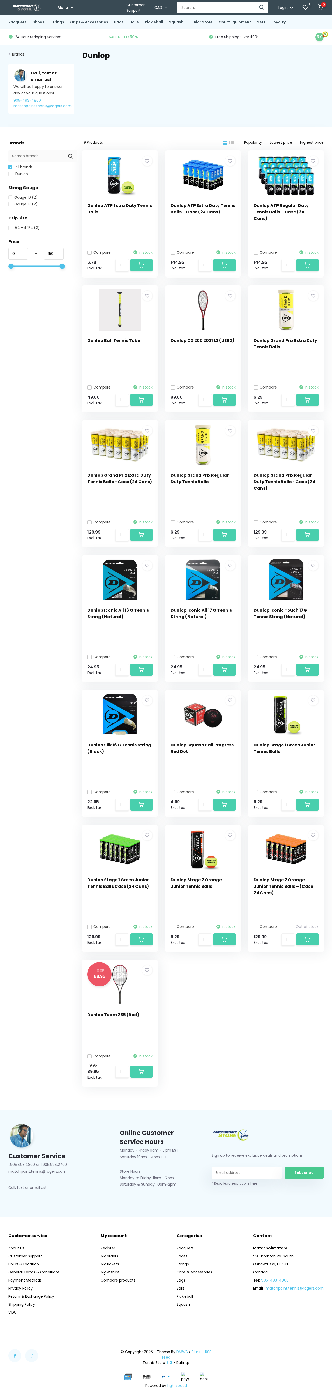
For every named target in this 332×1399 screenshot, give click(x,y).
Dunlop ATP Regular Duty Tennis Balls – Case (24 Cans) (281, 212)
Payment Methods (25, 1280)
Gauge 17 (26, 204)
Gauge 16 (26, 197)
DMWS (182, 1351)
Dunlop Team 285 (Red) (113, 1015)
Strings (57, 22)
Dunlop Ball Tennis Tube (113, 340)
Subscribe (304, 1172)
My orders (109, 1256)
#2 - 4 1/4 (27, 227)
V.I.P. (12, 1312)
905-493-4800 (275, 1280)
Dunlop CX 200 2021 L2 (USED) (202, 340)
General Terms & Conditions (34, 1272)
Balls (134, 22)
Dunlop (21, 173)
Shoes (38, 22)
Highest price (312, 142)
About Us (16, 1248)
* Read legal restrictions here (234, 1183)
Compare (102, 252)
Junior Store (201, 22)
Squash (176, 22)
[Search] (261, 7)
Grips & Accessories (89, 22)
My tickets (110, 1264)
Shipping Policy (21, 1304)
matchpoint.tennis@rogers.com (295, 1288)
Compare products (118, 1280)
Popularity (253, 142)
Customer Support (135, 7)
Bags (119, 22)
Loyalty (279, 22)
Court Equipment (235, 22)
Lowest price (281, 142)
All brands (23, 167)
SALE (261, 22)
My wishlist (110, 1272)
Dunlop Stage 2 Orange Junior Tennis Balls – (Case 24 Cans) (283, 886)
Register (108, 1248)
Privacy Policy (20, 1288)
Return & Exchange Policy (31, 1296)
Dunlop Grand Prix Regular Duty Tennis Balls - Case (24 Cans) (284, 481)
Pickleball (154, 22)
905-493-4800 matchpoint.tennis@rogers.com (42, 103)
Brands (18, 54)
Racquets (17, 22)
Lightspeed (177, 1385)
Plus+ (196, 1351)
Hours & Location (23, 1264)
